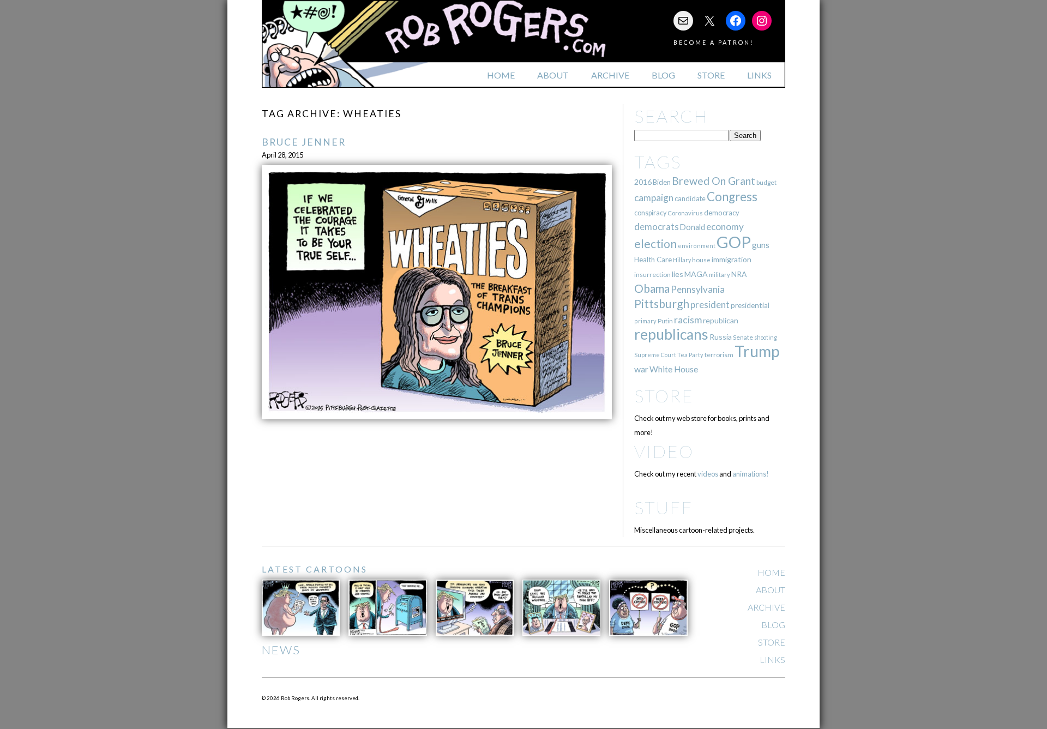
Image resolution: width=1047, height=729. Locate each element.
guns (760, 245)
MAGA (696, 274)
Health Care (653, 259)
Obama (652, 288)
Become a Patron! (713, 42)
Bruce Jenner (304, 142)
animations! (750, 473)
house (701, 259)
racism (688, 320)
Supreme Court (655, 354)
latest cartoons (315, 569)
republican (720, 320)
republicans (671, 334)
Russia (720, 336)
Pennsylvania (698, 289)
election (655, 243)
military (719, 274)
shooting (765, 337)
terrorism (719, 355)
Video (664, 451)
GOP (734, 241)
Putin (665, 321)
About (553, 75)
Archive (610, 75)
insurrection (652, 274)
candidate (690, 198)
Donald (692, 227)
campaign (653, 197)
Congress (732, 196)
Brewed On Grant (713, 180)
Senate (743, 337)
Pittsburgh (661, 304)
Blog (663, 75)
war (641, 369)
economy (725, 226)
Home (501, 75)
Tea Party (690, 354)
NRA (739, 274)
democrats (656, 226)
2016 (643, 181)
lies (677, 274)
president (710, 304)
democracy (721, 212)
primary (645, 320)
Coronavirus (685, 212)
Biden (662, 182)
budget (766, 182)
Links (759, 75)
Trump (757, 351)
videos (707, 473)
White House (673, 369)
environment (696, 245)
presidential (750, 305)
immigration (731, 259)
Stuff (663, 507)
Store (711, 75)
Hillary (682, 259)
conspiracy (650, 213)
